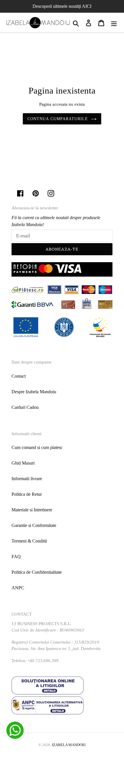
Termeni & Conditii (29, 540)
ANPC (18, 587)
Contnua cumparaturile (57, 119)
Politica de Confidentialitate (37, 572)
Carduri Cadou (25, 407)
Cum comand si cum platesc (37, 447)
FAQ (16, 556)
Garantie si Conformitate (34, 525)
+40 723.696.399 (43, 660)
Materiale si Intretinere (32, 509)
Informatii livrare (27, 478)
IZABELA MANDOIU (69, 745)
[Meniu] (114, 22)
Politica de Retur (27, 494)
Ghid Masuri (23, 463)
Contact (19, 376)
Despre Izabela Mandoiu (34, 391)
